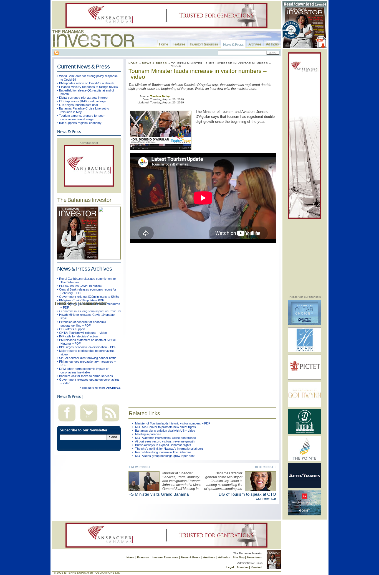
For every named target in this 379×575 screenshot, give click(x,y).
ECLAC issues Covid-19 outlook (80, 286)
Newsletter (254, 557)
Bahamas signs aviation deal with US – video (165, 430)
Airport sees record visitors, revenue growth (164, 441)
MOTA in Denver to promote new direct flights (165, 427)
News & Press (233, 44)
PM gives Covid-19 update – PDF (81, 300)
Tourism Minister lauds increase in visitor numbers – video (197, 74)
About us (243, 567)
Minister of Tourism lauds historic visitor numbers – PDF (172, 423)
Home (163, 44)
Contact (256, 567)
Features (179, 44)
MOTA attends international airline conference (165, 437)
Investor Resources (204, 44)
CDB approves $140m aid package (82, 101)
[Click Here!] (304, 324)
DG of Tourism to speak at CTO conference (247, 496)
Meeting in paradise (148, 434)
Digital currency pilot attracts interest (83, 97)
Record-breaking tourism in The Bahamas (163, 452)
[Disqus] (202, 322)
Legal (230, 567)
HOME (133, 63)
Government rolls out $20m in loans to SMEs (89, 296)
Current (83, 66)
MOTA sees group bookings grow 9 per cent (164, 455)
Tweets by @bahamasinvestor (80, 303)
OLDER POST (264, 467)
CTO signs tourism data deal (78, 104)
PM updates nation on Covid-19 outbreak (86, 83)
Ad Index (272, 44)
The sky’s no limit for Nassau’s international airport (169, 448)
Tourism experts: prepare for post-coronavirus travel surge (82, 117)
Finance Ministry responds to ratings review (88, 86)
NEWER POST (140, 467)
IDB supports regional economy (80, 122)
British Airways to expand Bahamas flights (163, 445)
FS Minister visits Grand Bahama (158, 494)
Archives (254, 44)
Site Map (238, 557)
